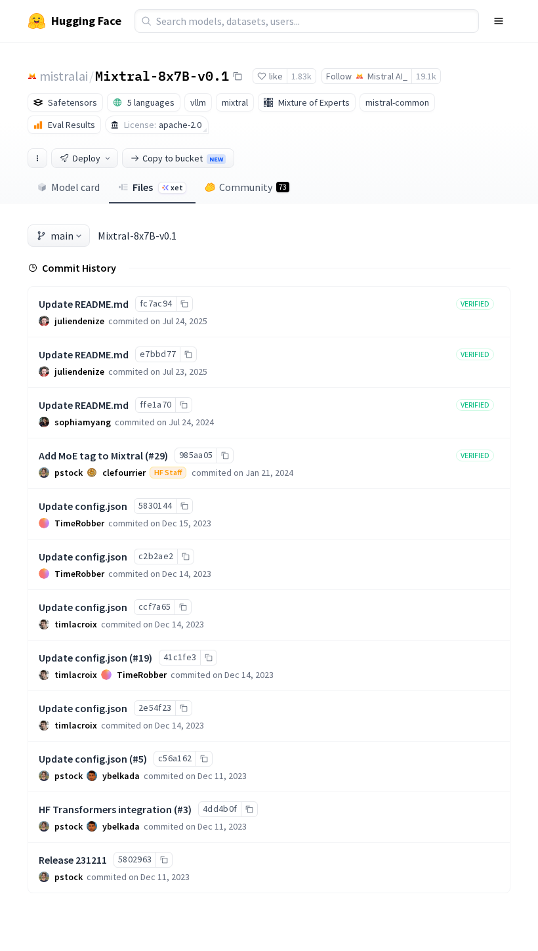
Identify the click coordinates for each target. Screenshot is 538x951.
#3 (182, 809)
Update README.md (84, 303)
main (62, 235)
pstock (68, 472)
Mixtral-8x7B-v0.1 (162, 75)
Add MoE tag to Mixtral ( (93, 455)
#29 (156, 455)
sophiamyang (82, 422)
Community (253, 187)
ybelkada (121, 776)
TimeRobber (79, 523)
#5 (138, 758)
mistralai (63, 76)
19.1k (426, 76)
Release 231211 (73, 859)
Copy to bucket (182, 158)
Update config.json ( (86, 657)
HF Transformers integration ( (108, 809)
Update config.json (83, 506)
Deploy (86, 158)
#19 (141, 657)
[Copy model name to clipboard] (237, 76)
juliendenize (79, 321)
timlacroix (75, 624)
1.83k (301, 76)
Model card (75, 187)
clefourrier (124, 472)
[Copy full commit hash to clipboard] (184, 304)
